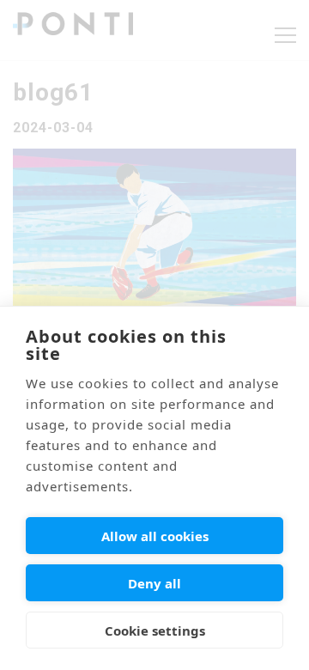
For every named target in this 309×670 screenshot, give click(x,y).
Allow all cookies (155, 536)
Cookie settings (155, 630)
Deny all (154, 583)
